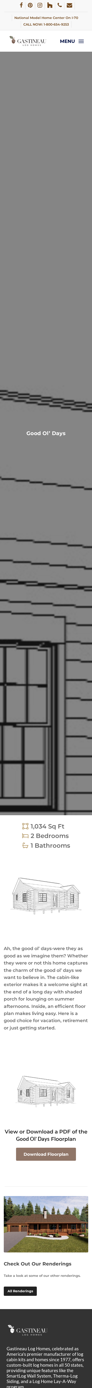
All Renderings (20, 1291)
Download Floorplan (46, 1154)
